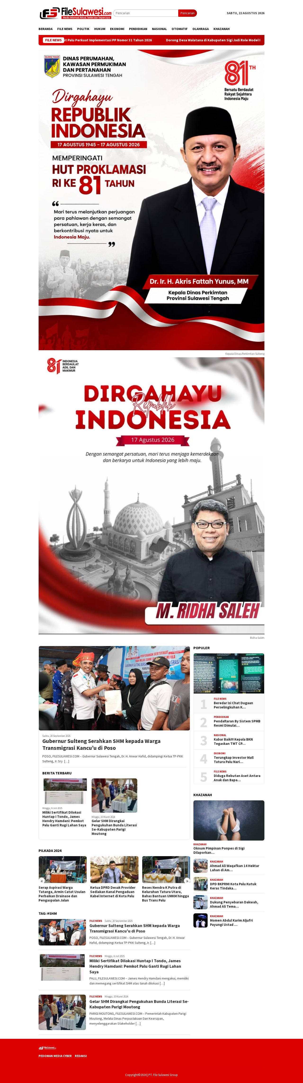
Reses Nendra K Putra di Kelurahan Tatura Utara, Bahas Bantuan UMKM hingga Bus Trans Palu (113, 893)
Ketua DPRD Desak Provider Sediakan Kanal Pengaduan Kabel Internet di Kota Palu (61, 891)
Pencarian (188, 13)
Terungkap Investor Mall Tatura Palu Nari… (234, 759)
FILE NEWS (95, 921)
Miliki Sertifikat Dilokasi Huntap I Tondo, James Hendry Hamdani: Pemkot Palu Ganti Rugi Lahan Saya (64, 818)
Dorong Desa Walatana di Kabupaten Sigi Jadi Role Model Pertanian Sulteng (172, 40)
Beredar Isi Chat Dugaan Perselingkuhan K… (233, 705)
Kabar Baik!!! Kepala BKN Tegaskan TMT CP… (233, 741)
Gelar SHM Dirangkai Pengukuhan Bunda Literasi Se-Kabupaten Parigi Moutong (114, 827)
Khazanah (200, 844)
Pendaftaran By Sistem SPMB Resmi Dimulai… (237, 723)
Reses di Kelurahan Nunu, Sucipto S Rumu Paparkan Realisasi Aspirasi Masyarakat (165, 891)
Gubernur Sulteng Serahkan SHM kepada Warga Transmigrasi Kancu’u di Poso (101, 744)
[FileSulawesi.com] (76, 13)
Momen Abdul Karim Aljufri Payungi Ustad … (231, 922)
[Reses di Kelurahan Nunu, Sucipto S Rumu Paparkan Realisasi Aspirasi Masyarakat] (166, 869)
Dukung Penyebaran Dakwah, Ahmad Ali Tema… (234, 904)
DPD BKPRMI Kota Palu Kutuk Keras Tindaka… (233, 886)
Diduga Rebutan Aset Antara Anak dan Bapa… (237, 777)
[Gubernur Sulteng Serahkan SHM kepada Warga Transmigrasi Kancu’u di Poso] (114, 688)
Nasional (220, 735)
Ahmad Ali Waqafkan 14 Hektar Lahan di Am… (234, 867)
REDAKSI (81, 1056)
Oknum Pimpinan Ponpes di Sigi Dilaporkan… (219, 850)
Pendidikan (221, 717)
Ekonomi (220, 753)
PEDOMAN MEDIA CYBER (55, 1056)
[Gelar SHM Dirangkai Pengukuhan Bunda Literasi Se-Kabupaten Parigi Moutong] (114, 795)
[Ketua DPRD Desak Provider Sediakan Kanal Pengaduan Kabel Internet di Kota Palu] (63, 869)
